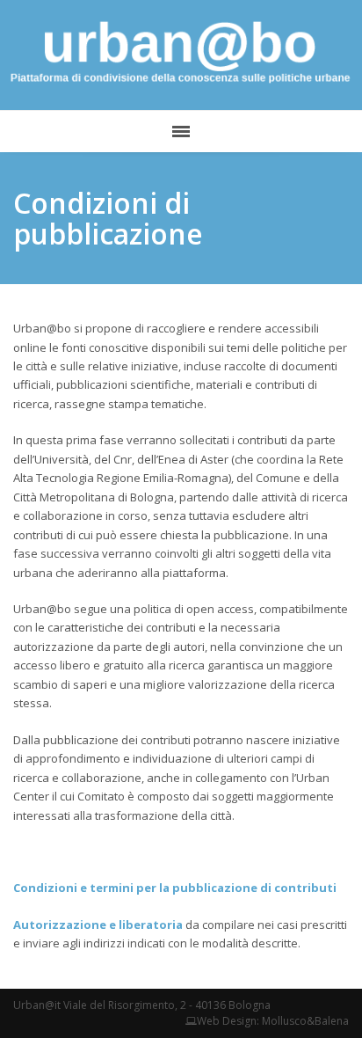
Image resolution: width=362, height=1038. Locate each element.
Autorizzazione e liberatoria (98, 924)
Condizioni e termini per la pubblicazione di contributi (175, 887)
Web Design (227, 1020)
